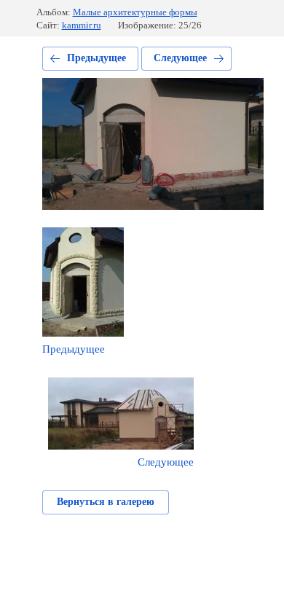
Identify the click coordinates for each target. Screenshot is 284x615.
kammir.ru (81, 25)
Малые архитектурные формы (135, 12)
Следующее (180, 57)
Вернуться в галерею (105, 501)
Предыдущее (96, 57)
